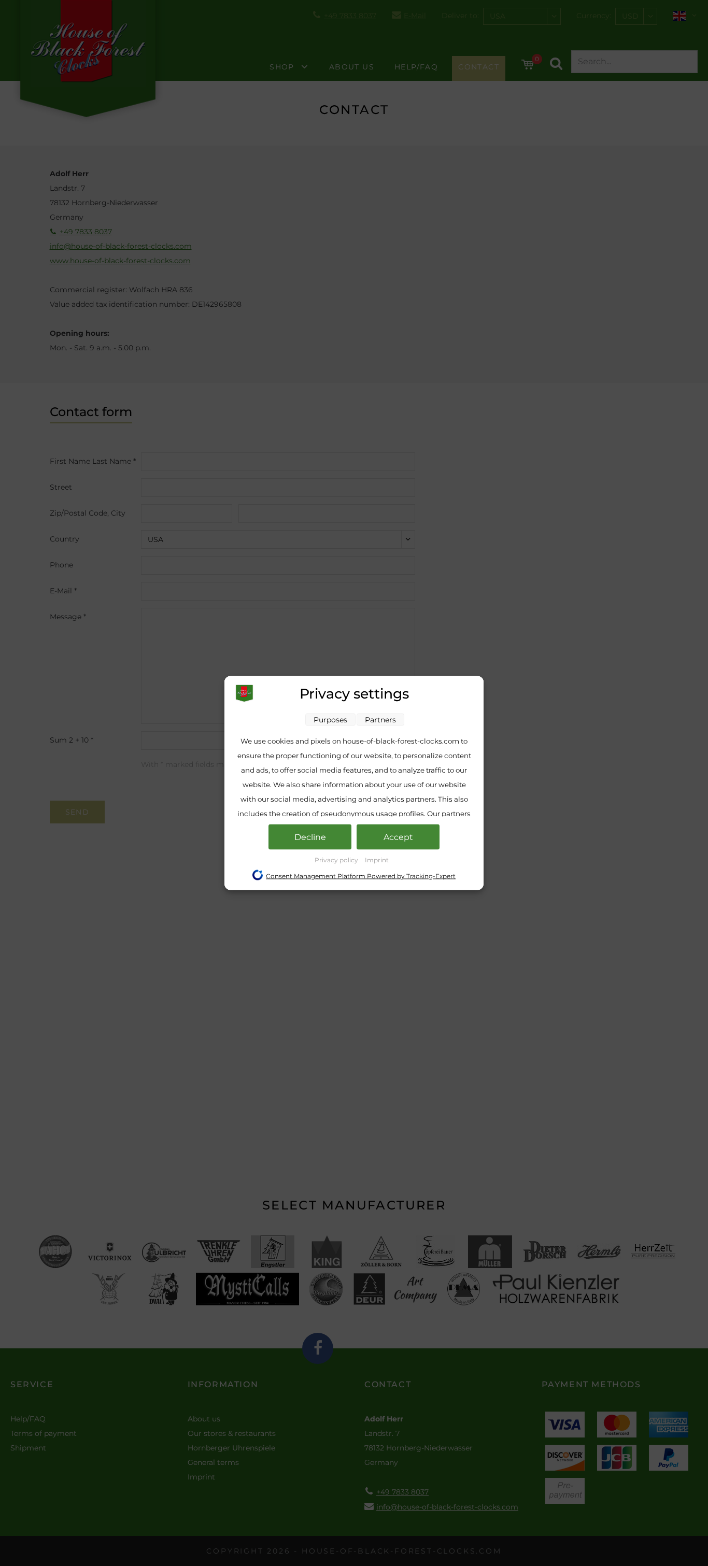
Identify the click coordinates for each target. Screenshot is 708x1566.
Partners (380, 719)
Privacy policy (337, 860)
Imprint (377, 860)
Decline (310, 837)
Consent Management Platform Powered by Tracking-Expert (361, 876)
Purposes (330, 719)
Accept (398, 837)
